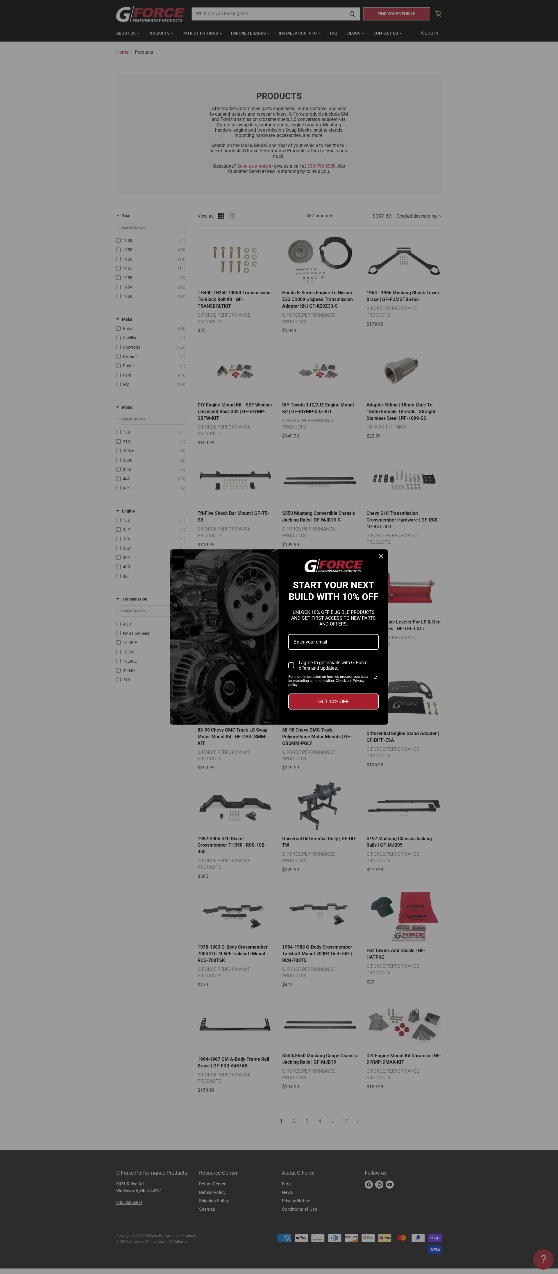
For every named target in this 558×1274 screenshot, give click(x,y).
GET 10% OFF (333, 701)
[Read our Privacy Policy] (375, 677)
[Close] (381, 556)
